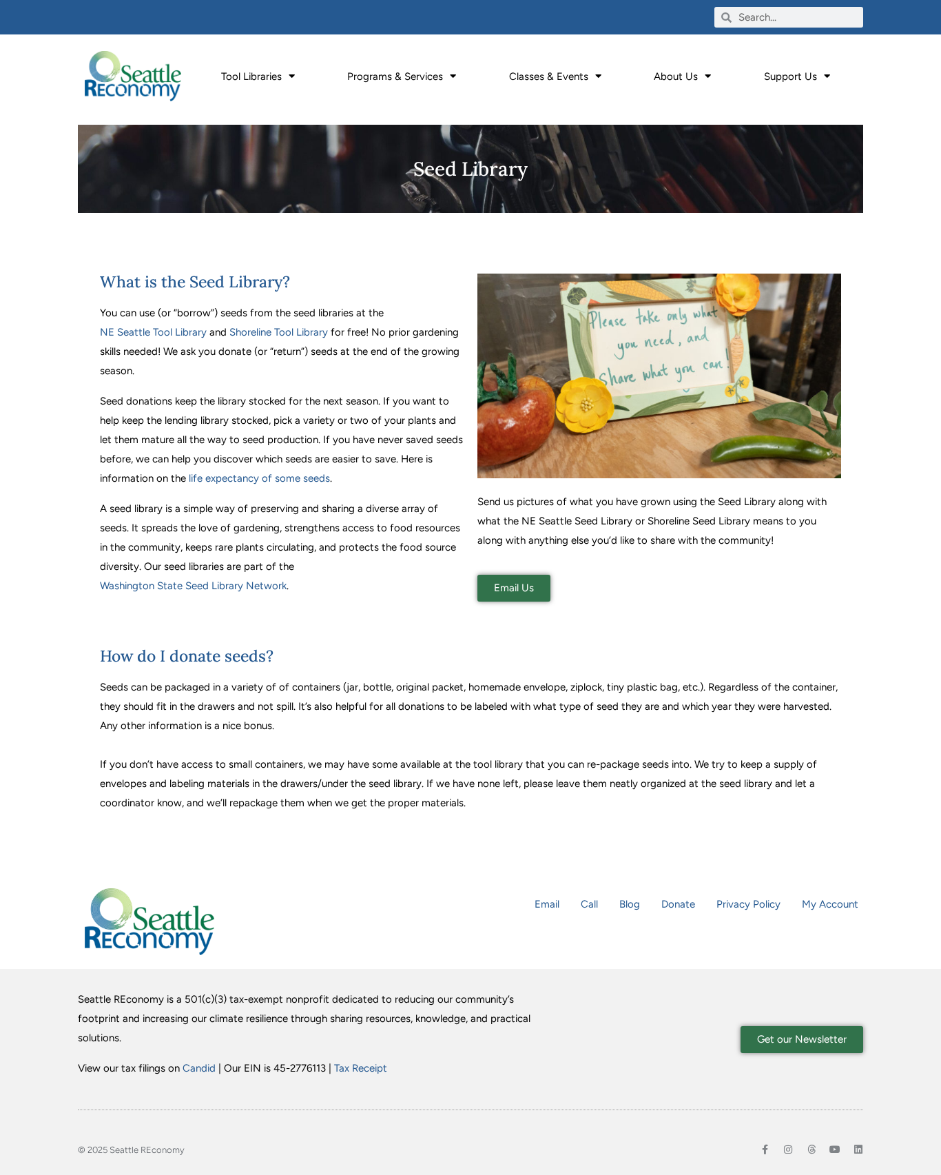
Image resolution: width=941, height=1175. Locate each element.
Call (589, 904)
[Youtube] (835, 1149)
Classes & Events (548, 76)
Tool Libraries (251, 76)
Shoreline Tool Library (278, 332)
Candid (199, 1068)
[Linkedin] (858, 1149)
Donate (678, 904)
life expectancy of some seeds (259, 478)
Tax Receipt (360, 1068)
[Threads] (811, 1149)
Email (547, 904)
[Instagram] (788, 1149)
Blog (629, 904)
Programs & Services (395, 76)
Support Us (790, 76)
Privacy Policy (748, 904)
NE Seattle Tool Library (153, 332)
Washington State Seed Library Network (193, 586)
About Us (676, 76)
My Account (830, 904)
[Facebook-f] (764, 1149)
